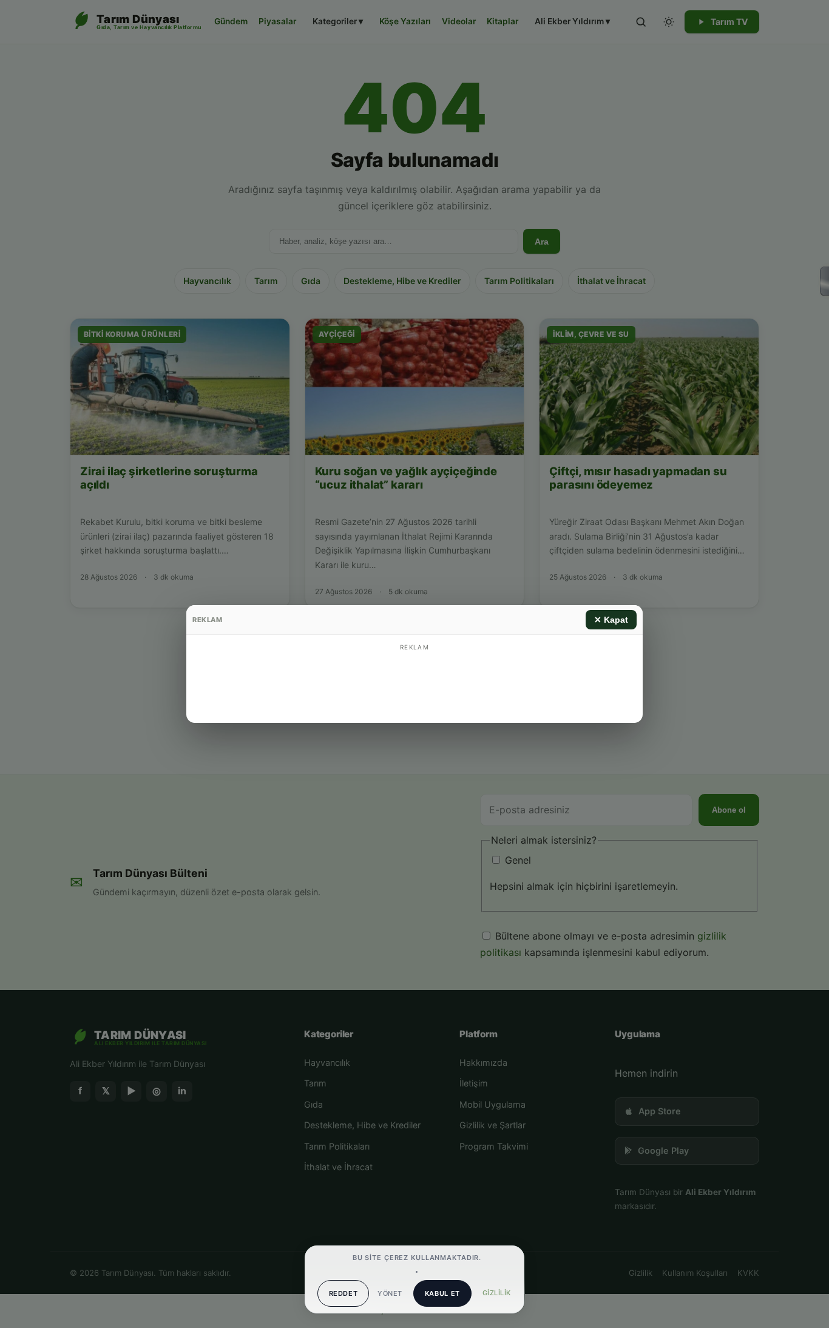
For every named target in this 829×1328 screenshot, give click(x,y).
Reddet (343, 1293)
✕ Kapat (611, 620)
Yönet (389, 1293)
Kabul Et (442, 1293)
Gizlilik (496, 1293)
